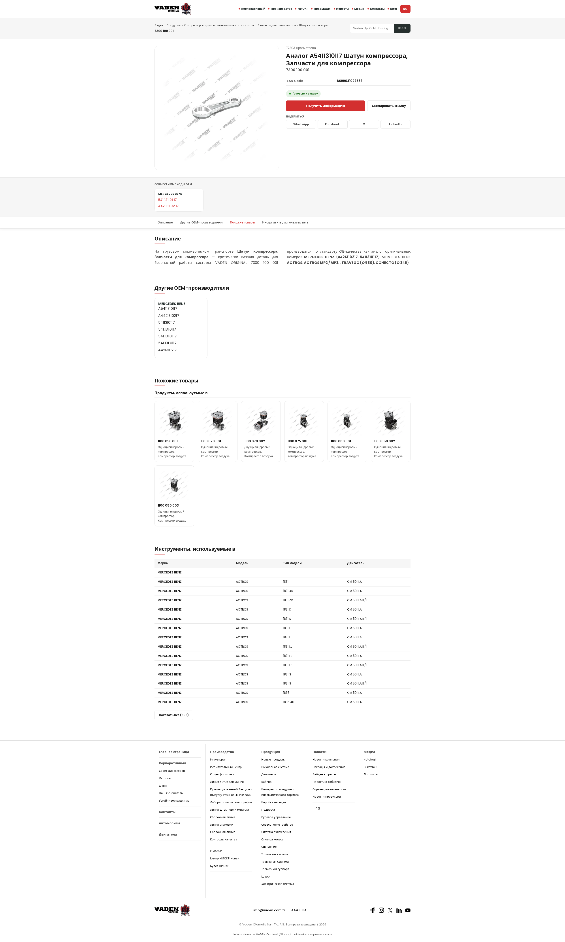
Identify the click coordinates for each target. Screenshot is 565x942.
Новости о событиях (327, 782)
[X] (390, 910)
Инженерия (218, 759)
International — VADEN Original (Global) (262, 934)
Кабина (266, 782)
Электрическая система (277, 884)
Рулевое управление (276, 817)
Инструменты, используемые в (285, 222)
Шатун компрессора (313, 25)
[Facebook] (372, 910)
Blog (393, 9)
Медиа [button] (359, 9)
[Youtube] (408, 910)
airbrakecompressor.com (312, 934)
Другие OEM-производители (201, 222)
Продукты (173, 25)
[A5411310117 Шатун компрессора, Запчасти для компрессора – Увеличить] (216, 108)
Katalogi (370, 759)
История (165, 778)
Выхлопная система (275, 767)
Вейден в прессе (324, 774)
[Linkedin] (399, 910)
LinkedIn (395, 124)
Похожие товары (242, 222)
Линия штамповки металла (229, 810)
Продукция (322, 9)
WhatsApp (301, 124)
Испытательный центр (226, 767)
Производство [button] (281, 9)
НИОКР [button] (303, 9)
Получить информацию (325, 106)
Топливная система (274, 854)
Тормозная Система (275, 862)
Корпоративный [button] (253, 9)
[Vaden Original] (172, 9)
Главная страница (174, 752)
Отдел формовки (222, 774)
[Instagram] (381, 910)
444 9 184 (299, 910)
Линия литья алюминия (227, 782)
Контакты (377, 9)
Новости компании (326, 759)
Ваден (158, 25)
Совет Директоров (172, 771)
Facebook (332, 124)
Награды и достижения (329, 767)
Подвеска (268, 810)
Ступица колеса (272, 839)
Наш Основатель (171, 793)
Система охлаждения (276, 832)
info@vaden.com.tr (269, 910)
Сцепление (269, 847)
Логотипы (371, 774)
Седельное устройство (277, 825)
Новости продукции (327, 796)
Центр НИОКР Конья (224, 858)
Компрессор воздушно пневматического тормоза (219, 25)
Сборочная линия (222, 817)
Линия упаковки (221, 825)
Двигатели (168, 834)
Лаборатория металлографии (231, 802)
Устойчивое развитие (174, 800)
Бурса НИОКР (219, 866)
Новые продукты (273, 759)
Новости (342, 9)
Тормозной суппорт (275, 869)
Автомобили (169, 823)
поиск (402, 28)
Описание (165, 222)
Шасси (265, 876)
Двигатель (268, 774)
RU (405, 9)
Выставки (370, 767)
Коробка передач (273, 802)
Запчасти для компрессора (277, 25)
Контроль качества (223, 839)
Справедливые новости (329, 789)
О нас (163, 786)
